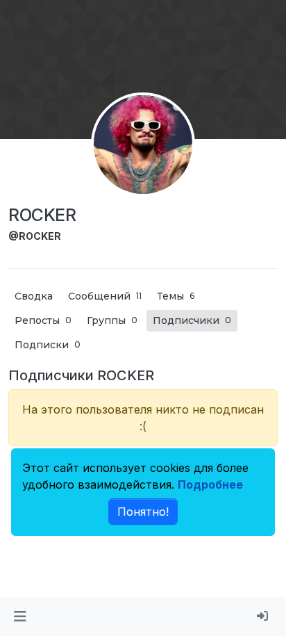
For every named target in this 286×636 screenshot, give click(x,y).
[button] (20, 616)
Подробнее (210, 484)
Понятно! (143, 512)
